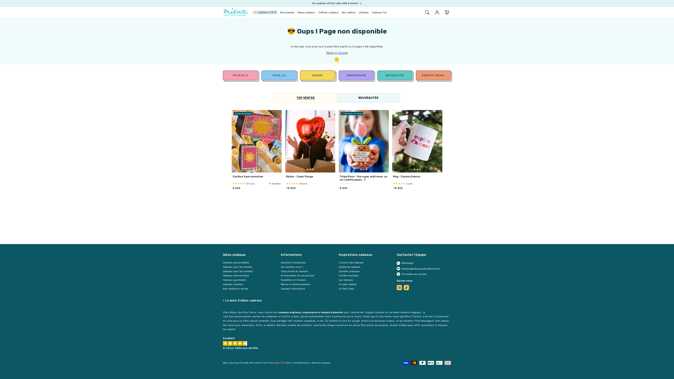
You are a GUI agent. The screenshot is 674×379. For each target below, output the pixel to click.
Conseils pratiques (349, 271)
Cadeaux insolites (233, 284)
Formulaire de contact (414, 274)
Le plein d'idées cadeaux (243, 300)
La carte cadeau (348, 284)
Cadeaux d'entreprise (293, 288)
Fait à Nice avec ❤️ (272, 362)
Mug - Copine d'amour (407, 176)
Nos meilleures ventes (235, 288)
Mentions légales (321, 362)
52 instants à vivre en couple (342, 321)
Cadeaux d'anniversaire (236, 275)
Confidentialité (301, 362)
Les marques (346, 280)
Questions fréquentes (293, 262)
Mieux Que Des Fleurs (234, 363)
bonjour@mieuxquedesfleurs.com (421, 268)
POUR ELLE (240, 75)
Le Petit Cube (346, 288)
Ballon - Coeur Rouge (299, 176)
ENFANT (317, 75)
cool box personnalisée (237, 316)
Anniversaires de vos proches (298, 275)
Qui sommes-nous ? (292, 267)
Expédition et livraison (293, 280)
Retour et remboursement (295, 284)
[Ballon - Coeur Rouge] (310, 141)
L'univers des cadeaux (351, 262)
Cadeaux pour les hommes (238, 271)
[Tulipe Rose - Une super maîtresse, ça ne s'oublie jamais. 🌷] (364, 141)
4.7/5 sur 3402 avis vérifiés (240, 348)
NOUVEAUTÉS (395, 75)
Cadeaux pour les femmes (237, 267)
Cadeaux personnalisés (236, 262)
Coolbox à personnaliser (248, 176)
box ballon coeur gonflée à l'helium (400, 316)
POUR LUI (279, 75)
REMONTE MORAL (433, 75)
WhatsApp (408, 263)
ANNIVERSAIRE (356, 75)
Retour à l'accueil (337, 52)
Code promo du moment (294, 271)
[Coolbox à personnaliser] (257, 141)
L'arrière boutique (349, 275)
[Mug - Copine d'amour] (417, 141)
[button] (427, 12)
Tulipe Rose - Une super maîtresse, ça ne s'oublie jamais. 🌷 (363, 178)
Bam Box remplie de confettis (294, 325)
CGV (287, 362)
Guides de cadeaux (349, 267)
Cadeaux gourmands (234, 280)
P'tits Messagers (424, 321)
